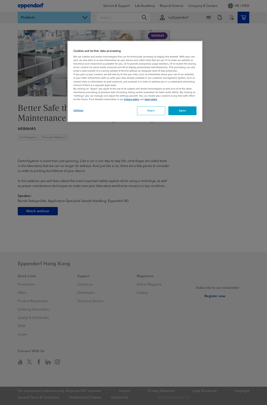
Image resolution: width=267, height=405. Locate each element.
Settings (78, 110)
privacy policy (131, 99)
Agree (182, 110)
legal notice (151, 99)
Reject (151, 110)
